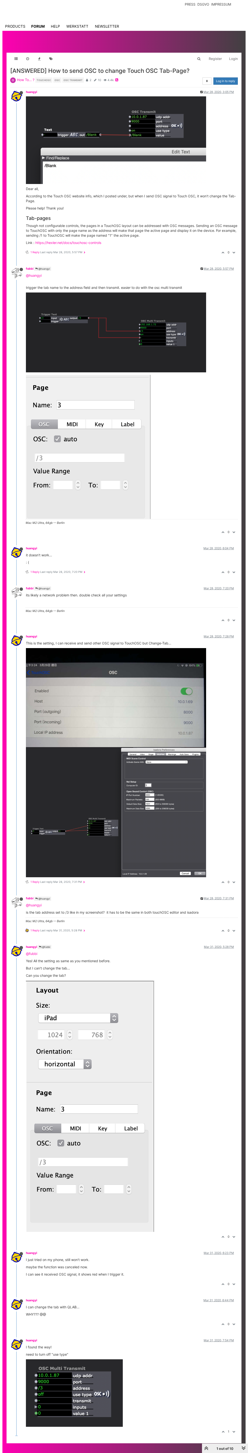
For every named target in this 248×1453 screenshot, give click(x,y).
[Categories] (16, 59)
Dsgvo (203, 4)
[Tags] (51, 59)
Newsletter (107, 26)
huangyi (31, 92)
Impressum (221, 4)
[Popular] (39, 59)
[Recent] (27, 59)
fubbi (29, 268)
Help (55, 26)
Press (190, 4)
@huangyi (44, 268)
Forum (38, 26)
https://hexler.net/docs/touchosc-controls (68, 243)
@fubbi (45, 946)
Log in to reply (225, 81)
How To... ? (25, 80)
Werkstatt (77, 26)
